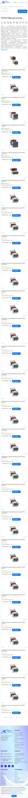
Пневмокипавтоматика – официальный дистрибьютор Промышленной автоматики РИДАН (21, 761)
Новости (16, 776)
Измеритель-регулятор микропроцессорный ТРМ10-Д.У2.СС (13, 706)
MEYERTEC (3, 774)
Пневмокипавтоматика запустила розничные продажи (19, 755)
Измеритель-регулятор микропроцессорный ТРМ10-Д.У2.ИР (13, 291)
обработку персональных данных (17, 790)
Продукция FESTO (19, 747)
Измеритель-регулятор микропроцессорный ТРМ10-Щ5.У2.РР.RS (13, 70)
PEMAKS (3, 778)
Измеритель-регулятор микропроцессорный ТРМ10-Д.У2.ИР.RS (13, 319)
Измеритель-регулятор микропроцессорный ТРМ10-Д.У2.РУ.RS (13, 651)
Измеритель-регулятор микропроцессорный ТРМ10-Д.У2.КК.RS (13, 430)
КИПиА (16, 740)
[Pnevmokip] (5, 3)
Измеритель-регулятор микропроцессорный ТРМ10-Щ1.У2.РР (13, 153)
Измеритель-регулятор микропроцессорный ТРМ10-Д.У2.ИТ (13, 347)
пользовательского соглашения (16, 793)
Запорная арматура (19, 738)
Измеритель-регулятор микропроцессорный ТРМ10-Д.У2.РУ (13, 623)
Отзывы (16, 774)
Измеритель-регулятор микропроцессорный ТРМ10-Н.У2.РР (13, 126)
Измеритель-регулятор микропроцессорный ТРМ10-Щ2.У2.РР (13, 181)
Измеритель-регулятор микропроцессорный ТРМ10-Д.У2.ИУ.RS (13, 374)
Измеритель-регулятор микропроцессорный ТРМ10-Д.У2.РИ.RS (13, 513)
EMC (2, 776)
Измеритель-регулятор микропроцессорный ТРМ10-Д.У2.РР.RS (13, 540)
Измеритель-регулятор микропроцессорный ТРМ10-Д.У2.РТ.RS (13, 595)
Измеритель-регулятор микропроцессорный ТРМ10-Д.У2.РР (13, 98)
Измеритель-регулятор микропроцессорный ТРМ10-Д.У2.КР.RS (13, 457)
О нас (16, 772)
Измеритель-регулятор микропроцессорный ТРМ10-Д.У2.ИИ (13, 209)
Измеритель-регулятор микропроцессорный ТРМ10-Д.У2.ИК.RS (13, 264)
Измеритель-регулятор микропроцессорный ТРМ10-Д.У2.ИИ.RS (13, 236)
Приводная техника (19, 742)
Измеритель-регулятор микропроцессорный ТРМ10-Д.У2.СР (13, 678)
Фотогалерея (17, 778)
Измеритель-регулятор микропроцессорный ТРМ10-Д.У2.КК (13, 402)
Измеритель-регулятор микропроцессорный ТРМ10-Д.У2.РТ (13, 568)
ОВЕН (2, 772)
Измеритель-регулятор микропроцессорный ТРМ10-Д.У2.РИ (13, 485)
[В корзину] (19, 77)
